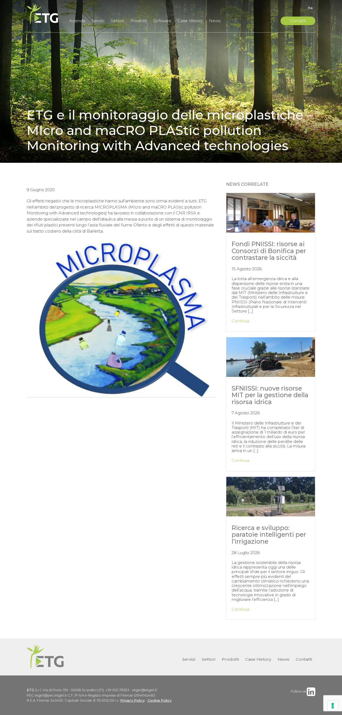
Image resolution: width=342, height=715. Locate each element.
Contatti (298, 20)
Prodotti (138, 20)
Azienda (77, 20)
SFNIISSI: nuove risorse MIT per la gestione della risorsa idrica (270, 395)
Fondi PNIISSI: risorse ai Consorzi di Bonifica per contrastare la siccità (269, 250)
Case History (190, 20)
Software (162, 20)
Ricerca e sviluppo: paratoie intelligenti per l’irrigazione (269, 534)
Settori (117, 20)
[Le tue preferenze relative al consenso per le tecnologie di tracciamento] (333, 706)
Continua (240, 320)
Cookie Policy (159, 700)
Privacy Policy (132, 700)
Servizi (98, 20)
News (214, 20)
